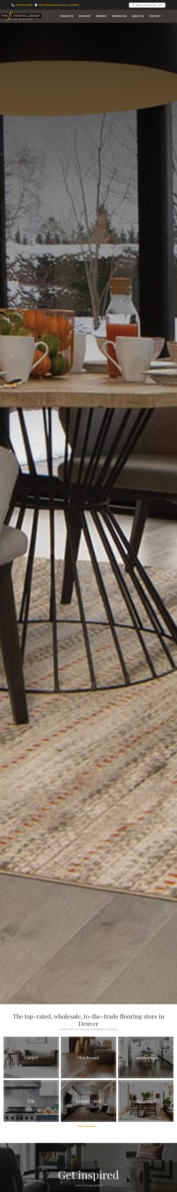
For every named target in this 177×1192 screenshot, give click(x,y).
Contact (155, 16)
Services (84, 16)
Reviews (101, 16)
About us (138, 16)
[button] (67, 16)
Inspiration (119, 16)
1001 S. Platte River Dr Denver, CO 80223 (58, 5)
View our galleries (88, 1178)
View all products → (88, 1119)
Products (67, 16)
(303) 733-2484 (23, 5)
